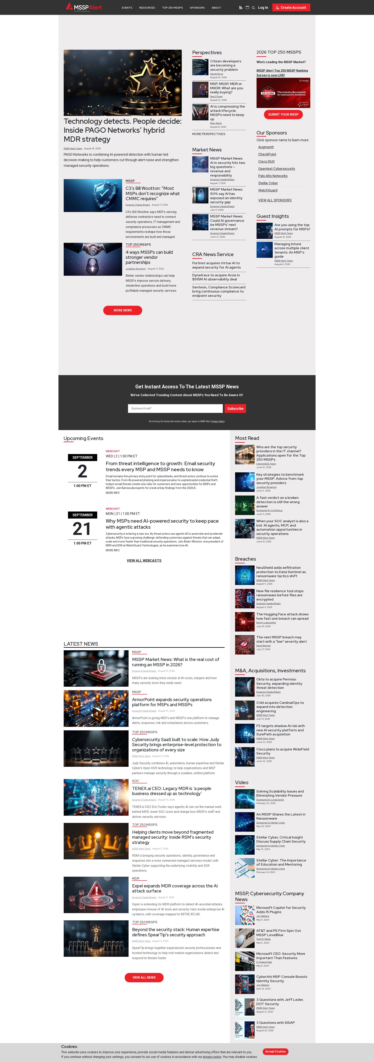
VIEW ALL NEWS (144, 977)
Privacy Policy (217, 421)
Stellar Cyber (268, 183)
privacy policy (212, 1057)
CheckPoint (267, 154)
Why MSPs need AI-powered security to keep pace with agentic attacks (162, 524)
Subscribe (235, 408)
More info (113, 492)
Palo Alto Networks (273, 176)
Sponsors (197, 7)
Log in (263, 7)
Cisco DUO (266, 161)
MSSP (130, 181)
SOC (135, 781)
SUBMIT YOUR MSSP (283, 114)
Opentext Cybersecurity (276, 169)
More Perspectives (208, 134)
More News (123, 310)
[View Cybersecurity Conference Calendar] (247, 7)
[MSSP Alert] (83, 7)
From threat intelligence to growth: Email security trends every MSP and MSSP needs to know (160, 466)
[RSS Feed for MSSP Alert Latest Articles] (240, 7)
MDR (135, 878)
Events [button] (127, 7)
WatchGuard (267, 190)
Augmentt (266, 147)
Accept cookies (275, 1051)
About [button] (216, 7)
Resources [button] (147, 7)
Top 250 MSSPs (172, 7)
